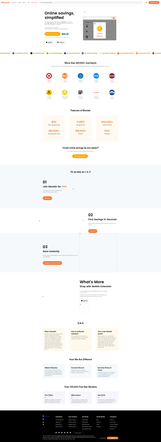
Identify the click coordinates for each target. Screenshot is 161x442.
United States (78, 433)
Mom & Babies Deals (86, 429)
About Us (112, 420)
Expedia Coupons (72, 424)
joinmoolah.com (48, 375)
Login (146, 2)
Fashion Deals (85, 420)
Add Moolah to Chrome (52, 34)
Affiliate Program (113, 426)
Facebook (98, 422)
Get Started (47, 198)
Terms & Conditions (114, 424)
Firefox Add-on (59, 424)
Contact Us (112, 429)
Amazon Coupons (72, 420)
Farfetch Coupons (72, 426)
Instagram (98, 426)
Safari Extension (59, 426)
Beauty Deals (85, 422)
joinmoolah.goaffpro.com (103, 376)
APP (29, 2)
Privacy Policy (113, 422)
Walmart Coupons (72, 422)
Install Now (92, 231)
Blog (97, 420)
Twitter (97, 424)
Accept (112, 438)
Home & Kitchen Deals (87, 426)
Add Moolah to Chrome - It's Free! (52, 263)
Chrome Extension (60, 420)
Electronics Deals (85, 424)
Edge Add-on (58, 422)
